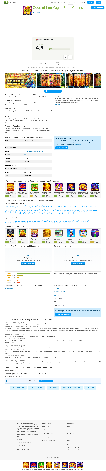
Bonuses (29, 221)
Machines (95, 210)
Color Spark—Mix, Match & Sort (95, 238)
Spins (17, 213)
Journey (34, 206)
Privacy (68, 430)
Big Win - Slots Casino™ (35, 192)
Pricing (75, 2)
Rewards (64, 213)
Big (78, 210)
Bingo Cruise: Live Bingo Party (83, 238)
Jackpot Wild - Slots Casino (23, 192)
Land (54, 206)
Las (22, 210)
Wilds (65, 206)
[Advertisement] (51, 26)
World (74, 213)
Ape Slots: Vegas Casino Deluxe (10, 238)
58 (24, 165)
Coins (83, 210)
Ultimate (18, 206)
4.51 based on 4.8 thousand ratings (33, 151)
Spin (32, 210)
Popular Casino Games (37, 387)
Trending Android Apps (47, 433)
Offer (66, 221)
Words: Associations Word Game (59, 238)
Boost (70, 206)
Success (40, 221)
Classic (24, 221)
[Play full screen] (70, 57)
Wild (7, 213)
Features (53, 213)
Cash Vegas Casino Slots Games (95, 192)
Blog (68, 444)
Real (27, 210)
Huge (33, 213)
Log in (98, 2)
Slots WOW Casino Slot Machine (23, 238)
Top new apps (53, 387)
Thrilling (12, 206)
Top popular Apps (46, 437)
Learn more (78, 144)
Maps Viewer (20, 453)
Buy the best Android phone (48, 440)
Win (73, 210)
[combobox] (57, 2)
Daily (59, 213)
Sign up (90, 2)
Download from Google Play (53, 91)
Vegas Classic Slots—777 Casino (35, 238)
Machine (47, 210)
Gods (7, 206)
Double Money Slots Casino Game (47, 238)
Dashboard (82, 2)
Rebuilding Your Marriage (23, 445)
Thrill (39, 206)
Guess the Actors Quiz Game (23, 449)
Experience (17, 221)
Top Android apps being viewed (24, 442)
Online (28, 213)
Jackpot (58, 210)
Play (43, 213)
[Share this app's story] (65, 57)
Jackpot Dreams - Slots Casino (83, 192)
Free (7, 221)
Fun (12, 221)
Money (63, 210)
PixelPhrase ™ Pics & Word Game (71, 238)
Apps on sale (90, 387)
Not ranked (27, 154)
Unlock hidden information (28, 263)
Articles (68, 440)
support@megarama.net (60, 291)
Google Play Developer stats (48, 430)
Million (28, 206)
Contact (69, 426)
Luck (68, 210)
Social (60, 221)
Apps (70, 2)
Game (16, 210)
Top (80, 206)
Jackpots (88, 210)
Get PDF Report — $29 (62, 147)
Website (56, 295)
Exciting (51, 221)
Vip (81, 221)
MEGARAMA (19, 227)
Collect (76, 221)
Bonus (36, 210)
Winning (71, 221)
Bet (49, 206)
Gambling (22, 213)
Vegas (94, 206)
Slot (7, 210)
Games (52, 210)
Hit (48, 213)
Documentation (70, 433)
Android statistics (46, 426)
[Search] (65, 2)
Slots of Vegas (9, 192)
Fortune (23, 206)
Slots (12, 210)
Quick (44, 206)
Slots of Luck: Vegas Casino (71, 192)
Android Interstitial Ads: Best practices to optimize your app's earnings (76, 448)
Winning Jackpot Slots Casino (59, 192)
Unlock (70, 213)
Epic (75, 206)
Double (85, 206)
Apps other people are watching (71, 387)
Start (12, 213)
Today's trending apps (18, 387)
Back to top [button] (102, 457)
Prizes (55, 221)
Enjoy (38, 213)
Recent (86, 221)
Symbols (60, 206)
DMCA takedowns (71, 437)
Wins (42, 210)
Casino (90, 206)
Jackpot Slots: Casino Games (47, 192)
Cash (35, 221)
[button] (77, 299)
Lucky (45, 221)
